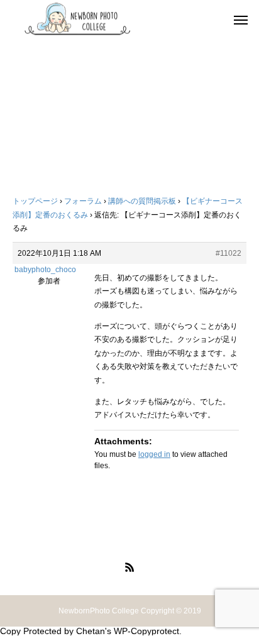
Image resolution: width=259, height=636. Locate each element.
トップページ (35, 201)
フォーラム (83, 201)
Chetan (90, 631)
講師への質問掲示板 (142, 201)
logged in (154, 454)
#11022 (228, 253)
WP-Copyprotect (146, 631)
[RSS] (129, 567)
